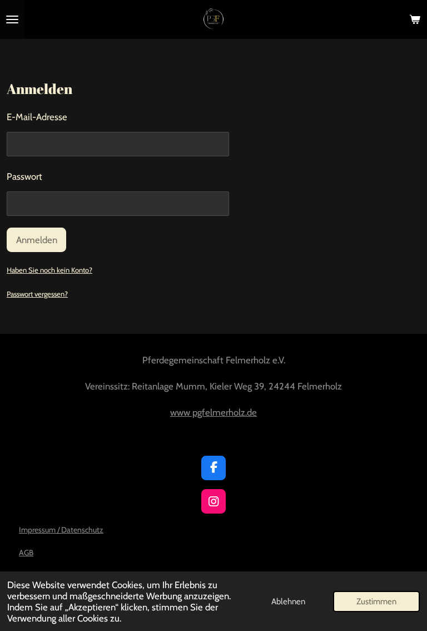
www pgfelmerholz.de (213, 412)
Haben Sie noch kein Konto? (49, 269)
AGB (26, 552)
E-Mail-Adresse (37, 116)
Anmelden (36, 239)
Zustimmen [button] (376, 602)
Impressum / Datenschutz (61, 529)
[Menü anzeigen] (12, 19)
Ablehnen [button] (288, 602)
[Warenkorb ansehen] (415, 19)
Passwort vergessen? (37, 293)
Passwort (24, 176)
